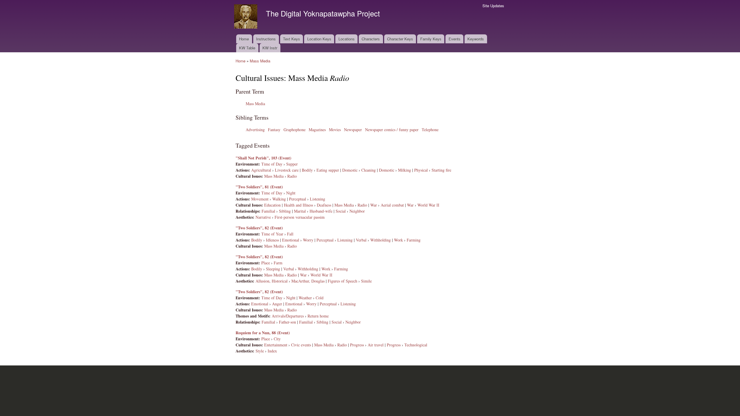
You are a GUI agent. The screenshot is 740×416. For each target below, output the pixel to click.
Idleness (272, 240)
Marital (300, 211)
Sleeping (273, 269)
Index (272, 351)
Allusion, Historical (272, 281)
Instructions (266, 39)
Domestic (350, 170)
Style (260, 351)
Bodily (307, 170)
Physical (421, 170)
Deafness (324, 205)
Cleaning (368, 170)
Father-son (287, 322)
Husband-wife (321, 211)
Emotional (290, 240)
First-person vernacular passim (300, 217)
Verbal (361, 240)
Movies (335, 129)
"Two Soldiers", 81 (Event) (259, 187)
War (373, 205)
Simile (366, 281)
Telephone (430, 129)
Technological (415, 345)
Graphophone (295, 129)
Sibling (285, 211)
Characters (371, 39)
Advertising (255, 129)
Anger (277, 304)
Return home (318, 316)
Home (244, 39)
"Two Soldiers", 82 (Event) (259, 228)
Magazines (317, 129)
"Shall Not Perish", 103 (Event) (263, 158)
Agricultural (261, 170)
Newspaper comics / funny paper (392, 129)
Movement (260, 199)
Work (398, 240)
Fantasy (274, 129)
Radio (292, 176)
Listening (317, 199)
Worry (308, 240)
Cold (319, 297)
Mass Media (260, 61)
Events (454, 39)
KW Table (247, 48)
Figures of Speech (342, 281)
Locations (346, 39)
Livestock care (287, 170)
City (277, 338)
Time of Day (271, 164)
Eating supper (328, 170)
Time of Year (272, 234)
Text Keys (291, 39)
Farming (414, 240)
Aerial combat (392, 205)
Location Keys (319, 39)
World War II (428, 205)
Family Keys (430, 39)
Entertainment (275, 345)
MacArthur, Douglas (308, 281)
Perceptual (297, 199)
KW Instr (269, 48)
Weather (305, 297)
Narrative (263, 217)
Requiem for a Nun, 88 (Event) (263, 333)
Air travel (376, 345)
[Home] (246, 17)
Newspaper (353, 129)
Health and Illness (298, 205)
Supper (292, 164)
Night (290, 193)
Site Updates (493, 5)
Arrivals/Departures (288, 316)
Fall (290, 234)
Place (265, 262)
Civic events (301, 345)
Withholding (380, 240)
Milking (404, 170)
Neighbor (357, 211)
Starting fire (441, 170)
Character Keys (400, 39)
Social (341, 211)
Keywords (475, 39)
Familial (268, 211)
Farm (278, 262)
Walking (279, 199)
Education (272, 205)
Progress (357, 345)
